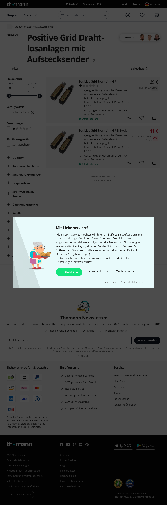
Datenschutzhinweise (132, 282)
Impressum (110, 282)
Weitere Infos (125, 271)
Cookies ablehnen (99, 271)
